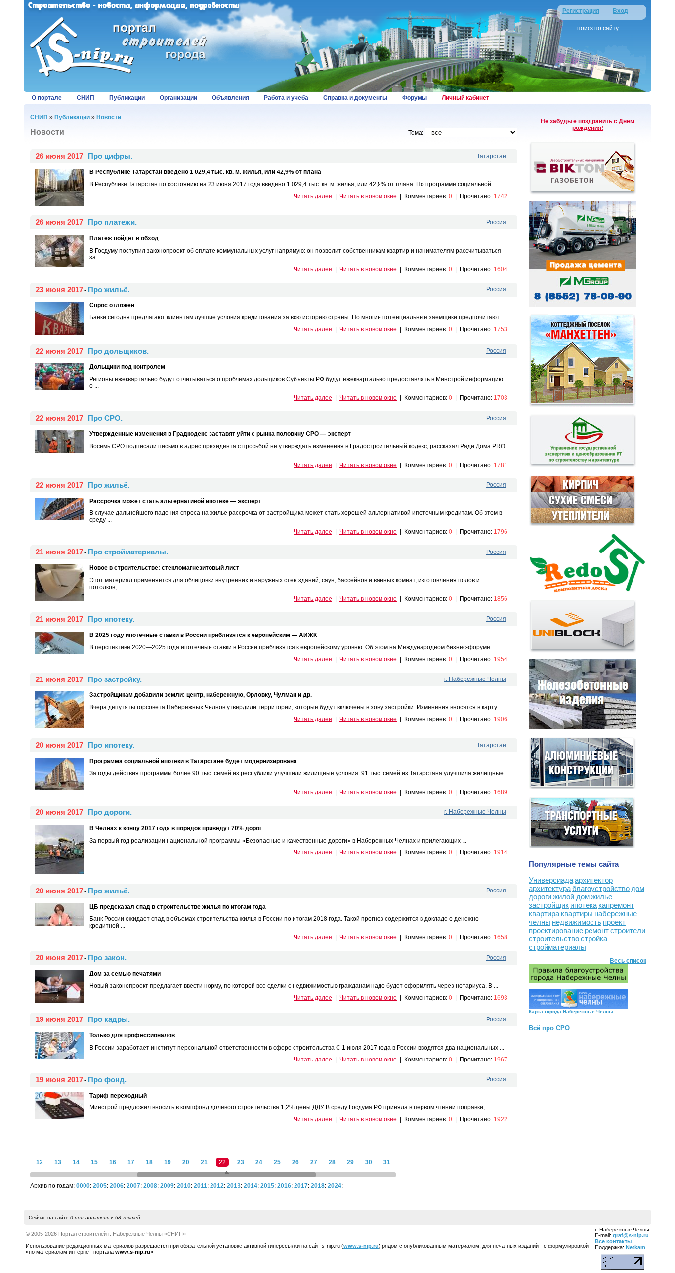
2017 (301, 1185)
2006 (117, 1185)
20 (185, 1162)
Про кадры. (109, 1019)
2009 (167, 1185)
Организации (178, 97)
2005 (100, 1185)
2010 (184, 1185)
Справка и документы (355, 97)
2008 (150, 1185)
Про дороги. (110, 812)
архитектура (550, 888)
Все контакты (613, 1241)
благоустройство (601, 888)
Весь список (628, 960)
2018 (318, 1185)
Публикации (127, 97)
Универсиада (551, 880)
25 (277, 1162)
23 (240, 1162)
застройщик (549, 905)
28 (332, 1162)
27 (313, 1162)
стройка (594, 938)
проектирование (556, 930)
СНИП (85, 97)
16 (112, 1162)
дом (637, 888)
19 (167, 1162)
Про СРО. (105, 418)
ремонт (597, 930)
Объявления (230, 97)
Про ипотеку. (111, 619)
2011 (200, 1185)
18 (149, 1162)
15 (94, 1162)
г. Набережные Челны (475, 679)
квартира (544, 913)
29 (350, 1162)
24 (258, 1162)
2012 (217, 1185)
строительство (554, 938)
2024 (334, 1185)
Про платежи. (112, 222)
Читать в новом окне (368, 196)
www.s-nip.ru (361, 1246)
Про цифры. (110, 156)
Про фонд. (107, 1079)
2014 (250, 1185)
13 (57, 1162)
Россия (496, 222)
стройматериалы (557, 947)
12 (39, 1162)
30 (368, 1162)
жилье (601, 896)
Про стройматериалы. (128, 552)
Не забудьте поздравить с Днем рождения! (587, 124)
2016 (284, 1185)
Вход (620, 10)
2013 (234, 1185)
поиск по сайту (598, 28)
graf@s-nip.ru (631, 1235)
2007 (133, 1185)
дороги (540, 896)
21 (204, 1162)
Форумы (414, 97)
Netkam (635, 1247)
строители (627, 930)
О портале (47, 97)
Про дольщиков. (118, 351)
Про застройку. (115, 679)
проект (614, 922)
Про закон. (107, 957)
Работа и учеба (286, 97)
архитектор (594, 880)
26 (295, 1162)
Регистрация (580, 10)
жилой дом (571, 896)
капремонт (616, 905)
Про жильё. (108, 289)
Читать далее (313, 196)
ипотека (583, 905)
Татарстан (491, 156)
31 (386, 1162)
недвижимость (576, 922)
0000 (83, 1185)
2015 (267, 1185)
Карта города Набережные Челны (571, 1011)
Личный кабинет (465, 97)
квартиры (577, 913)
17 (130, 1162)
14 (76, 1162)
